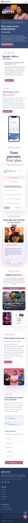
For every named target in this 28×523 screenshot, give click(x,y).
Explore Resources (14, 288)
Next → (7, 207)
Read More (8, 80)
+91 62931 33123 (6, 506)
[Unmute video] (26, 18)
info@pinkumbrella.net (12, 424)
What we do (3, 489)
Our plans (3, 491)
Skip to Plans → (18, 207)
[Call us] (25, 516)
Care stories (3, 494)
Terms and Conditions (7, 521)
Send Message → (14, 462)
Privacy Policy (16, 518)
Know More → (8, 361)
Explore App (6, 111)
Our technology (4, 496)
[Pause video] (23, 18)
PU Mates (3, 499)
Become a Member (7, 44)
